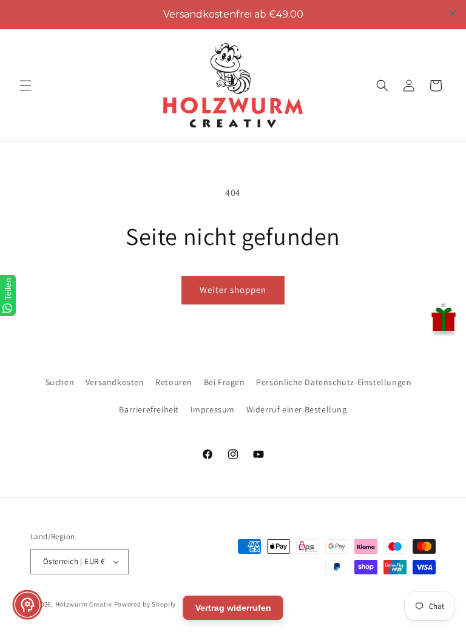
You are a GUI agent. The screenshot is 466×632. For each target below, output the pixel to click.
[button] (25, 85)
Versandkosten (115, 382)
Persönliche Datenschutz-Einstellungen (333, 382)
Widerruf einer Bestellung (296, 409)
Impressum (213, 409)
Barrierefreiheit (149, 409)
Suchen (60, 382)
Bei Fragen (224, 382)
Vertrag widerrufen (233, 608)
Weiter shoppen (233, 289)
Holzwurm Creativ (83, 604)
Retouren (173, 382)
